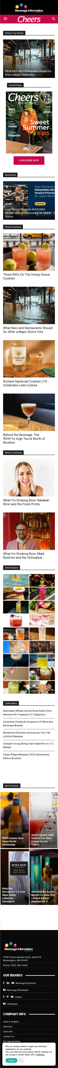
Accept (11, 1060)
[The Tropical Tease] (42, 607)
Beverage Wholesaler (17, 990)
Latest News (11, 703)
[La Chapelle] (42, 580)
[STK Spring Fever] (42, 674)
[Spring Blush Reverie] (16, 674)
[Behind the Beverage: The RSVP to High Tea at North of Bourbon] (29, 412)
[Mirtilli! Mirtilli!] (16, 593)
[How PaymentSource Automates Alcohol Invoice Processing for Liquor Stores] (29, 200)
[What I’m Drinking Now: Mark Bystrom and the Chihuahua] (29, 531)
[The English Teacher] (42, 620)
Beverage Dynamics (26, 983)
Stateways (12, 1004)
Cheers (18, 997)
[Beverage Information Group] (29, 8)
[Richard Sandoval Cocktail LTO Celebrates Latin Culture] (29, 359)
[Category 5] (42, 593)
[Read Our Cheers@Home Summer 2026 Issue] (29, 122)
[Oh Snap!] (16, 687)
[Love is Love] (16, 660)
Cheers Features (13, 227)
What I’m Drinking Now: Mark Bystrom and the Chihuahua (23, 555)
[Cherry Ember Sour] (16, 620)
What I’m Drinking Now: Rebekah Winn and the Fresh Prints (26, 502)
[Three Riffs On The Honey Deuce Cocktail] (29, 252)
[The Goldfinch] (42, 660)
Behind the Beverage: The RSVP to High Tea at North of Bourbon (24, 438)
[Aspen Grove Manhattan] (42, 647)
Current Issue (15, 85)
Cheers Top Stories (14, 33)
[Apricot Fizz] (16, 633)
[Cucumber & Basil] (16, 580)
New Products (12, 786)
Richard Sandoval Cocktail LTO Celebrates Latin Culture (25, 383)
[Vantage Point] (16, 607)
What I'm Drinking (13, 452)
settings (40, 1054)
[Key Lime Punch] (16, 647)
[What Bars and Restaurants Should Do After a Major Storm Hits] (29, 58)
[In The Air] (42, 633)
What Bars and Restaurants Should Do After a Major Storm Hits (28, 330)
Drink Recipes (11, 567)
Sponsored (10, 175)
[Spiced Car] (42, 687)
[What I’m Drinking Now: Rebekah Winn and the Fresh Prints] (29, 477)
